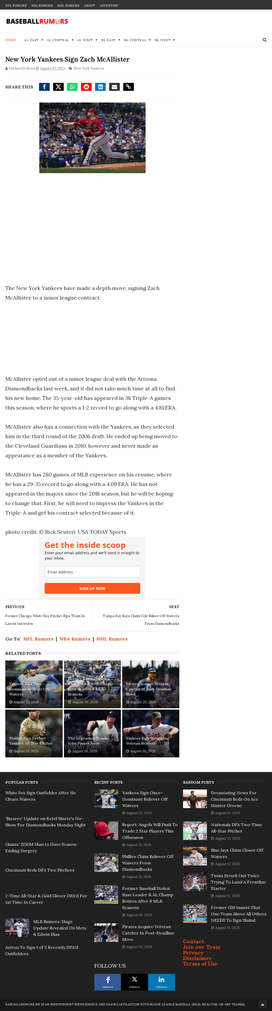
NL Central (135, 40)
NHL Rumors (68, 5)
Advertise (109, 5)
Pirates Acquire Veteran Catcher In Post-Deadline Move (149, 689)
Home (10, 40)
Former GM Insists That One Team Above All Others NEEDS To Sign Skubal (238, 914)
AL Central (58, 40)
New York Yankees (89, 68)
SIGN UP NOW (92, 588)
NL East (108, 40)
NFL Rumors (16, 5)
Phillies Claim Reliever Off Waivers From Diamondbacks (147, 863)
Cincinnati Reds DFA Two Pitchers (39, 870)
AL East (31, 40)
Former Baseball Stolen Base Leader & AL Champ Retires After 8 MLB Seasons (90, 686)
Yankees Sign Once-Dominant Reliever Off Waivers (29, 689)
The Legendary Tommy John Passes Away (88, 741)
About (89, 5)
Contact (193, 941)
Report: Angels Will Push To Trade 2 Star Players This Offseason (150, 831)
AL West (85, 40)
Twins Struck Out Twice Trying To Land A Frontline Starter (238, 882)
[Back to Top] (263, 1004)
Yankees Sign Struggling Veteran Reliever (147, 741)
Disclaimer (197, 958)
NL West (163, 40)
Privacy (193, 952)
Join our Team (201, 947)
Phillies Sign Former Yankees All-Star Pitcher (31, 741)
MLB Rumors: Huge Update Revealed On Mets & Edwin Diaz (59, 928)
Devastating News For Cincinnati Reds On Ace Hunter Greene (234, 799)
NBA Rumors (42, 5)
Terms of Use (200, 963)
